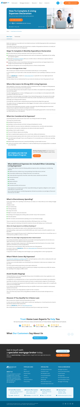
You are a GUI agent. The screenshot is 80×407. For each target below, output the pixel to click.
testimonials (39, 337)
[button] (69, 334)
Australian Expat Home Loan (47, 383)
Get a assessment (62, 355)
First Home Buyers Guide (63, 377)
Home (8, 31)
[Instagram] (70, 404)
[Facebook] (63, 404)
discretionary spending (18, 58)
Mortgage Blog (61, 375)
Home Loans (14, 3)
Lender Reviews (61, 373)
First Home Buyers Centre (63, 379)
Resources (34, 3)
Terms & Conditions (28, 379)
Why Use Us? (26, 371)
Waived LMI (43, 379)
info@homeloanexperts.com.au (65, 395)
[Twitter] (68, 404)
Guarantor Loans (44, 371)
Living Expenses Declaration (16, 31)
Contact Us (47, 3)
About (40, 3)
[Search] (57, 3)
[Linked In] (72, 404)
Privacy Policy (27, 381)
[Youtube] (65, 404)
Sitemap (25, 375)
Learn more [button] (36, 155)
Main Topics (9, 36)
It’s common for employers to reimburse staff (17, 259)
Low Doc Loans (44, 377)
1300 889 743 (14, 75)
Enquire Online (27, 373)
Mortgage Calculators (24, 3)
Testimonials (17, 36)
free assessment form (27, 305)
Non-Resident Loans (45, 373)
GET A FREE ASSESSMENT (15, 20)
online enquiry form (29, 75)
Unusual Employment (45, 375)
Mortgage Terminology (63, 381)
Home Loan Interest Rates (64, 371)
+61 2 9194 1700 (32, 395)
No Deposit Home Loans (46, 369)
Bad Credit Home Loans (46, 381)
